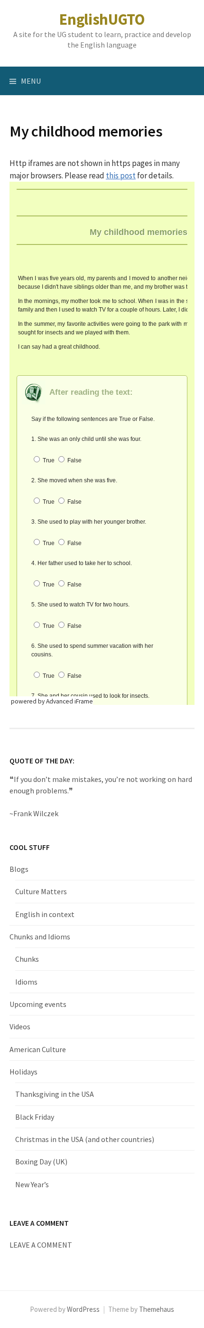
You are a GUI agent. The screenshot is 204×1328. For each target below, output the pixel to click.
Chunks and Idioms (39, 936)
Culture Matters (41, 891)
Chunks (27, 959)
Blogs (18, 869)
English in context (44, 914)
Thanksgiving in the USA (54, 1094)
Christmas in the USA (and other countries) (84, 1139)
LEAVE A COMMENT (40, 1245)
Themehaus (156, 1309)
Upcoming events (37, 1004)
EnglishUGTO (101, 19)
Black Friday (34, 1117)
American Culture (37, 1049)
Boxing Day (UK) (41, 1161)
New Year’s (32, 1184)
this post (121, 175)
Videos (19, 1026)
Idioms (26, 981)
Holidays (23, 1071)
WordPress (83, 1309)
